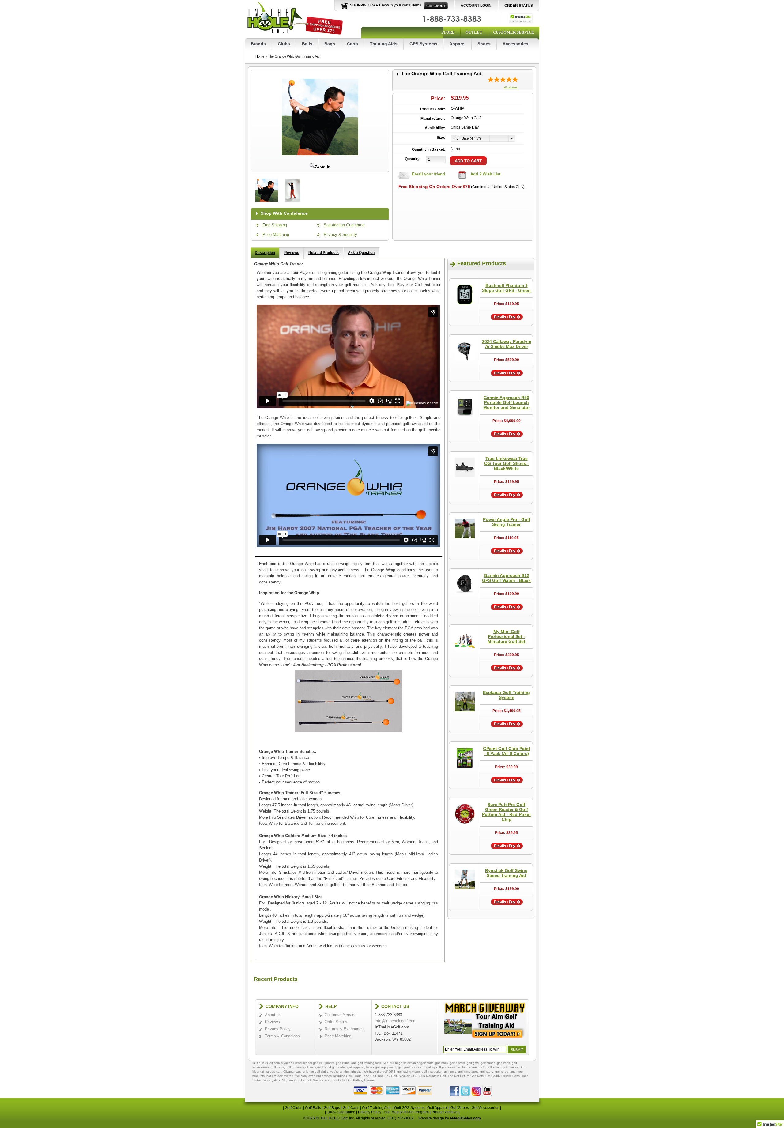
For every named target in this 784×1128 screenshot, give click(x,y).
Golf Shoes (459, 1108)
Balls (307, 43)
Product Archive (445, 1112)
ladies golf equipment (381, 1067)
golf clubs (342, 1063)
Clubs (284, 43)
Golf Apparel (437, 1108)
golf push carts (408, 1067)
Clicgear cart (292, 1071)
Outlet (474, 32)
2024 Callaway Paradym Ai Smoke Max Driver (506, 344)
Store (448, 32)
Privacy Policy (278, 1029)
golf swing (494, 1067)
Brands (258, 43)
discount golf (476, 1067)
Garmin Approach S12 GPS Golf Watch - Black (506, 578)
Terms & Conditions (282, 1036)
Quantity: (413, 159)
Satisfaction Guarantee (344, 225)
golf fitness (510, 1067)
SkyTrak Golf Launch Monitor (302, 1080)
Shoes (484, 43)
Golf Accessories (485, 1108)
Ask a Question (361, 253)
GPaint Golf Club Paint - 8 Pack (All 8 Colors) (506, 751)
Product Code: (432, 109)
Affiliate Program (415, 1112)
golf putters (294, 1067)
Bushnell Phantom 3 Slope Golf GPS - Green (506, 288)
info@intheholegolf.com (396, 1021)
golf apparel (355, 1067)
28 (511, 87)
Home (259, 56)
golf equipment (323, 1063)
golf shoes (488, 1063)
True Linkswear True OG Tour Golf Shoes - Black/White (506, 463)
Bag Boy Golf (387, 1075)
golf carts (426, 1063)
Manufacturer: (432, 118)
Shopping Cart (365, 5)
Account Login (476, 5)
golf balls (441, 1063)
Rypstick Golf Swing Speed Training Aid (506, 873)
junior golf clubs (317, 1071)
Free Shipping (274, 225)
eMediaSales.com (465, 1118)
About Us (273, 1015)
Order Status (518, 5)
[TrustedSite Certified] (521, 18)
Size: (441, 137)
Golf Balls (313, 1108)
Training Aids (384, 43)
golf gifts (473, 1063)
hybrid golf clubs (333, 1067)
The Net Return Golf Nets (466, 1075)
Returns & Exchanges (344, 1029)
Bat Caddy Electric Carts (502, 1075)
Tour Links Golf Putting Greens (353, 1080)
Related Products (323, 253)
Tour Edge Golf (365, 1075)
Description (265, 253)
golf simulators (468, 1071)
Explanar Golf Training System (506, 695)
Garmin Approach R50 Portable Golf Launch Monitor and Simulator (506, 402)
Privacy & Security (340, 234)
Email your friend (428, 174)
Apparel (457, 43)
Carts (352, 43)
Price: (438, 98)
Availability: (435, 128)
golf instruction (432, 1071)
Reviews (291, 253)
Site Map (391, 1112)
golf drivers (457, 1063)
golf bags (277, 1067)
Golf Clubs (293, 1108)
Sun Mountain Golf (432, 1075)
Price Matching (275, 234)
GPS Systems (423, 43)
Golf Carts (351, 1108)
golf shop (501, 1071)
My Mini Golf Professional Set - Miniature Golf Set (506, 636)
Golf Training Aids (376, 1108)
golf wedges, (312, 1067)
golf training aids (369, 1063)
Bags (329, 43)
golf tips (431, 1067)
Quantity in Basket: (428, 149)
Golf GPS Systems (409, 1108)
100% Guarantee (341, 1112)
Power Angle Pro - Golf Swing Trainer (506, 522)
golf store (486, 1071)
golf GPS (389, 1071)
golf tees (450, 1071)
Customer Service (513, 32)
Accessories (515, 43)
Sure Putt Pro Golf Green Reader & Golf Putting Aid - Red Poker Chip (506, 812)
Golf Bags (332, 1108)
